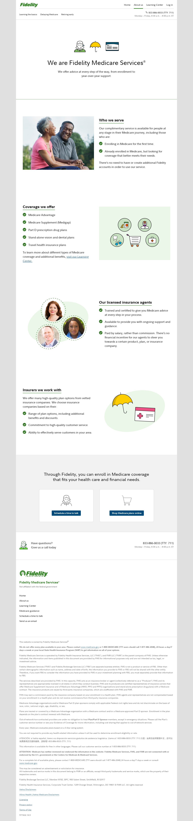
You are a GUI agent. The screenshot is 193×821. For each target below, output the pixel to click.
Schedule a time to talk (31, 615)
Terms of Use (25, 809)
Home (127, 4)
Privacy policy (25, 804)
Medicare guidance (29, 610)
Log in (169, 4)
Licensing (23, 799)
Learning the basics (28, 14)
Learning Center (154, 4)
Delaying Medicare (49, 14)
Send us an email (28, 621)
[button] (66, 512)
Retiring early (67, 14)
